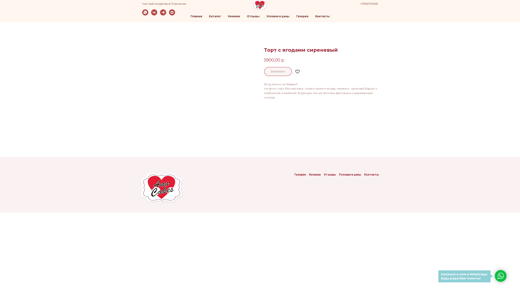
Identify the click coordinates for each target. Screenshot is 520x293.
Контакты (322, 16)
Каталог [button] (215, 16)
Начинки (234, 16)
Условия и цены (277, 16)
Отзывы (253, 16)
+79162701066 (369, 3)
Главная (196, 16)
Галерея (302, 16)
